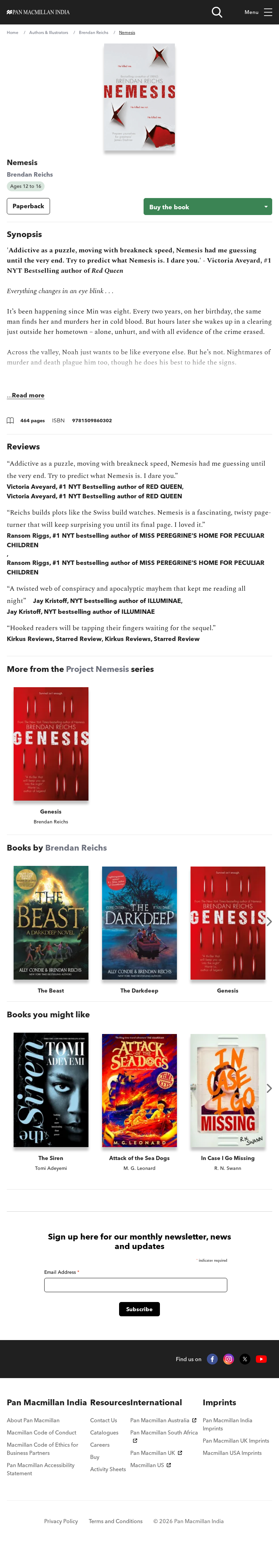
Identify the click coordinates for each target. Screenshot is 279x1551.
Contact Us (103, 1420)
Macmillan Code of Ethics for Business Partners (42, 1448)
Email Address (61, 1272)
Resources (110, 1402)
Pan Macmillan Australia (160, 1420)
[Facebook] (212, 1359)
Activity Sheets (108, 1469)
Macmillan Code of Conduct (41, 1432)
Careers (100, 1444)
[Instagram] (228, 1359)
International (156, 1402)
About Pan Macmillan (33, 1420)
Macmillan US (147, 1465)
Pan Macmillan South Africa (164, 1432)
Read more (28, 395)
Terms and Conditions (116, 1521)
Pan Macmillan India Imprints (227, 1424)
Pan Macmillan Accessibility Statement (41, 1469)
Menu (252, 12)
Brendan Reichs (93, 32)
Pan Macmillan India (47, 1402)
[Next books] (269, 921)
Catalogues (104, 1432)
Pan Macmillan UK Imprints (236, 1440)
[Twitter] (245, 1359)
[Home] (38, 12)
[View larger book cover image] (139, 96)
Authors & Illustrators (48, 32)
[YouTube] (261, 1359)
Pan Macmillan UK (152, 1452)
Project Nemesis (97, 669)
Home (12, 32)
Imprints (219, 1402)
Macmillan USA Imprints (232, 1452)
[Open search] (217, 12)
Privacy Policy (61, 1521)
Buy (94, 1457)
